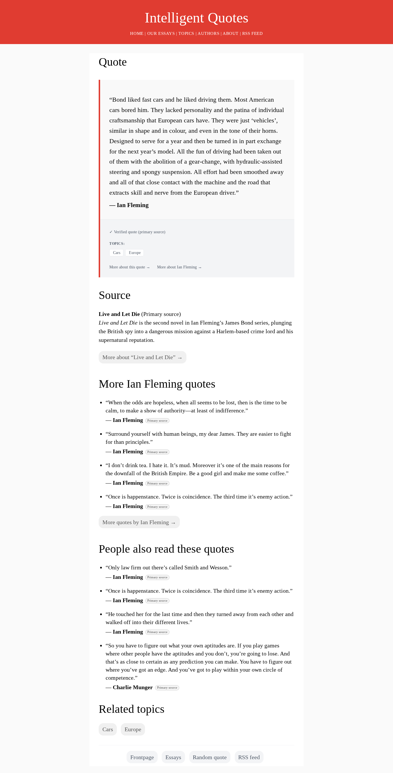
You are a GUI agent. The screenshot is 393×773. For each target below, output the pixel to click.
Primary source (157, 420)
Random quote (210, 757)
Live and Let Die (119, 314)
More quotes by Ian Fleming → (139, 522)
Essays (173, 757)
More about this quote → (129, 267)
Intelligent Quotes (196, 18)
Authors (208, 33)
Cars (116, 253)
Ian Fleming (133, 205)
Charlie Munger (133, 687)
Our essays (161, 33)
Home (136, 33)
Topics (186, 33)
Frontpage (142, 757)
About (231, 33)
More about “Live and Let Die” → (142, 357)
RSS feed (252, 33)
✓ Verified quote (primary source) (137, 232)
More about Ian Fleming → (179, 267)
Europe (135, 253)
